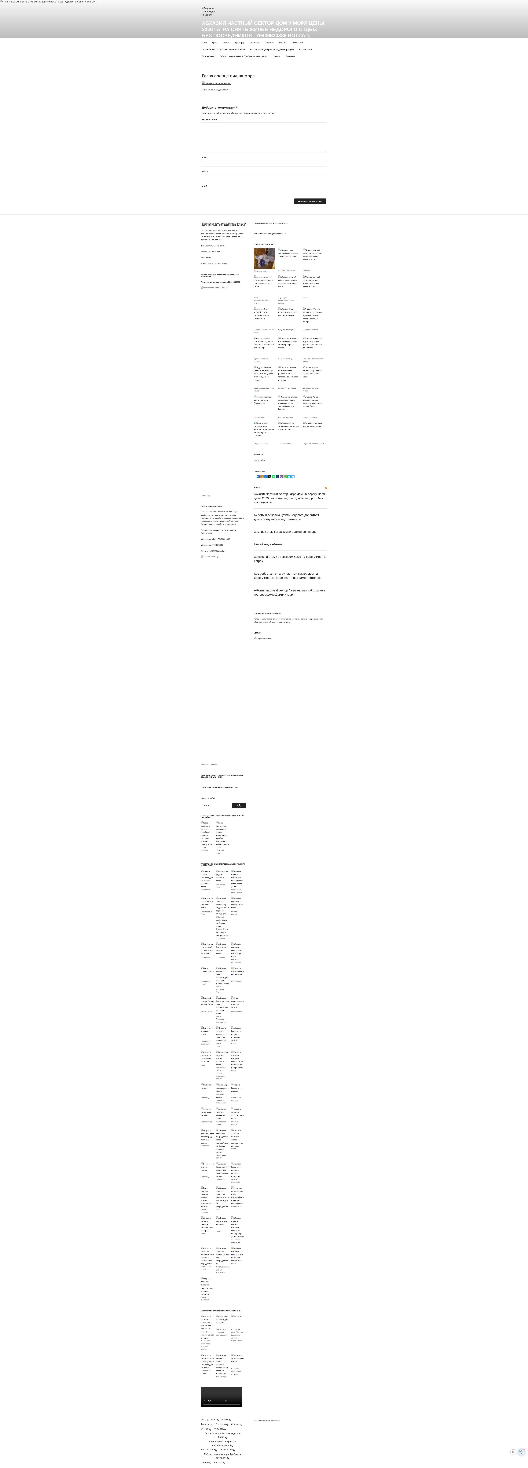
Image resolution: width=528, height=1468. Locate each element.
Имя (204, 157)
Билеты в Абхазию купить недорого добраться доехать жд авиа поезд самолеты (286, 517)
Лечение (270, 42)
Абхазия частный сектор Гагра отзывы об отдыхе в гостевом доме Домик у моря (289, 592)
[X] (269, 476)
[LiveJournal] (277, 476)
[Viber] (281, 476)
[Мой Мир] (266, 476)
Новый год (297, 42)
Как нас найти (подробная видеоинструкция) (272, 49)
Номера (276, 56)
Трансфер (240, 42)
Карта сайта (259, 460)
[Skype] (289, 476)
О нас (204, 42)
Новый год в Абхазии (269, 544)
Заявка (226, 42)
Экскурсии (255, 42)
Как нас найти (306, 49)
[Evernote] (273, 476)
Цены (215, 42)
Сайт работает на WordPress (267, 1420)
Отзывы (283, 42)
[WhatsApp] (285, 476)
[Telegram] (293, 476)
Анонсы (257, 488)
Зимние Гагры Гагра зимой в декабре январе (285, 531)
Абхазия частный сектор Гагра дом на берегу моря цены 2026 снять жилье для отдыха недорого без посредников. (289, 498)
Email (205, 171)
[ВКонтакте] (258, 476)
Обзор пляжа (208, 56)
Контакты (290, 56)
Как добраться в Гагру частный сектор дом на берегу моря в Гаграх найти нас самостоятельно (287, 575)
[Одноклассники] (262, 476)
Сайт (204, 185)
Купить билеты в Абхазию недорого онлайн (223, 49)
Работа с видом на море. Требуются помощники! (243, 56)
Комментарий (210, 119)
